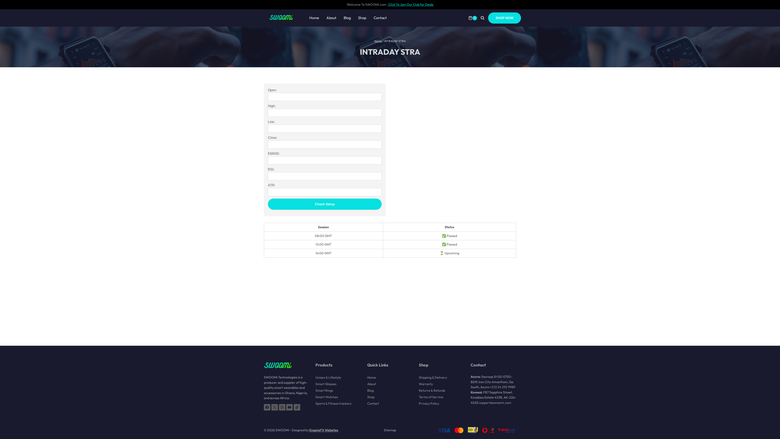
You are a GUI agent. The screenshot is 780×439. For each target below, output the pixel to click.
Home (314, 17)
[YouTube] (289, 407)
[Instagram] (282, 407)
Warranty (426, 384)
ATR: (271, 185)
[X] (274, 407)
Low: (271, 122)
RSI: (271, 169)
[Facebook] (267, 407)
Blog (347, 17)
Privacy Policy (429, 403)
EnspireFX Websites (323, 430)
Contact (380, 17)
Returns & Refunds (432, 390)
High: (272, 106)
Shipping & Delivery (433, 377)
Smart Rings (324, 390)
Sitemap (390, 430)
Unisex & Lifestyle (328, 377)
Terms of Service (431, 397)
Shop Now (505, 18)
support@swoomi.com (495, 403)
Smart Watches (326, 397)
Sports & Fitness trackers (333, 403)
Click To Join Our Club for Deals (410, 4)
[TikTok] (297, 407)
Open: (272, 90)
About (331, 17)
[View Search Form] (482, 18)
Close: (272, 137)
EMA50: (274, 153)
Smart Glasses (325, 384)
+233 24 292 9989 (502, 387)
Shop (362, 17)
